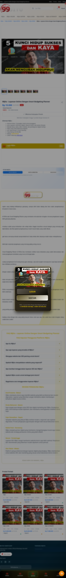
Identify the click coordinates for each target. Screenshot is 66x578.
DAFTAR (32, 298)
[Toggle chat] (61, 573)
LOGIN (32, 291)
